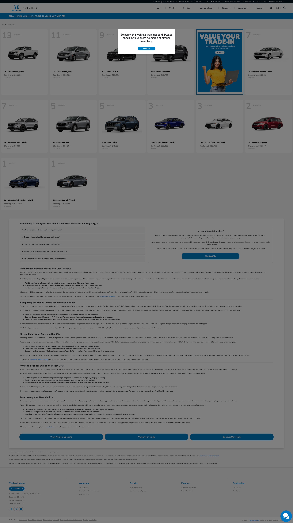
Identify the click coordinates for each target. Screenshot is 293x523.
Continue (146, 48)
